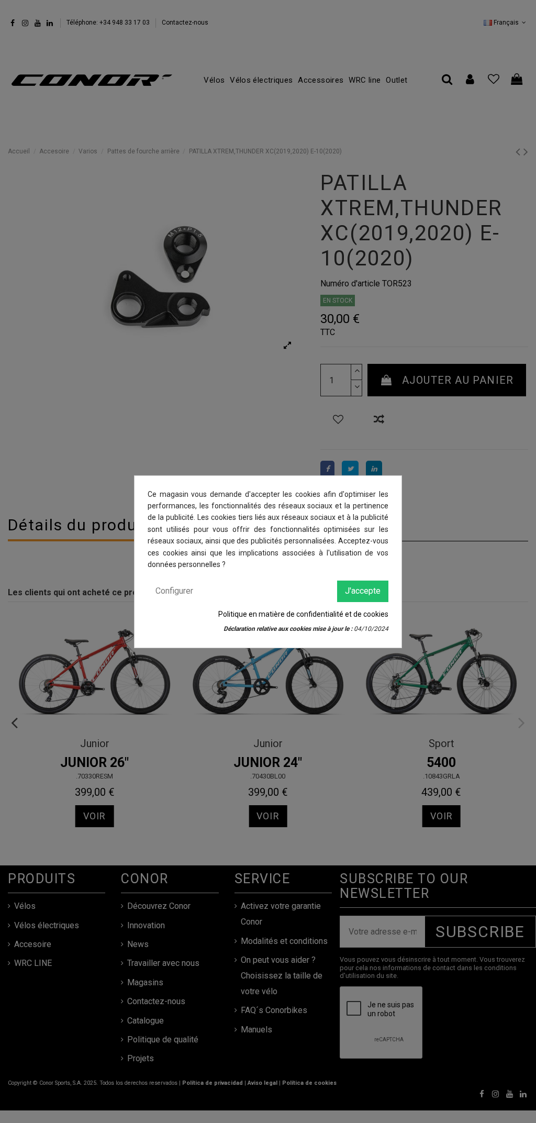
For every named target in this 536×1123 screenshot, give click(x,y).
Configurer (174, 591)
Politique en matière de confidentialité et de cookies (303, 614)
